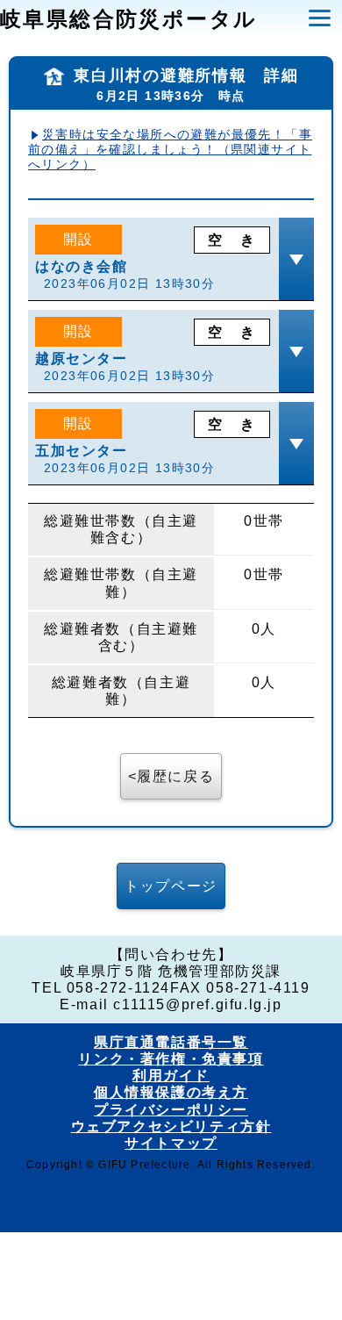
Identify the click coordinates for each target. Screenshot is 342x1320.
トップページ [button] (171, 886)
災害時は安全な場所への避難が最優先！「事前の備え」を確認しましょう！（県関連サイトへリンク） (170, 149)
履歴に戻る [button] (175, 776)
